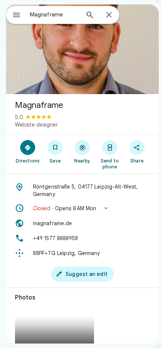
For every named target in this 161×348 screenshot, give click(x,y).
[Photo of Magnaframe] (82, 49)
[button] (82, 208)
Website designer (36, 124)
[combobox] (54, 14)
